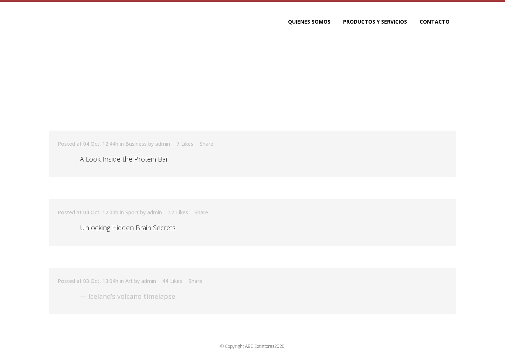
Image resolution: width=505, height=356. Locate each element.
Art (129, 280)
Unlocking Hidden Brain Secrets (128, 227)
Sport (132, 212)
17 (178, 212)
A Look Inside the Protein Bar (124, 159)
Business (136, 143)
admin (162, 143)
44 (172, 281)
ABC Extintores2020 (265, 346)
